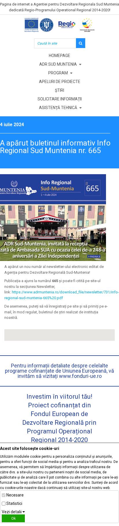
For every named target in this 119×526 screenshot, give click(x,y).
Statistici (14, 503)
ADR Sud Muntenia (58, 64)
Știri (59, 90)
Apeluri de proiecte (59, 81)
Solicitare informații (60, 99)
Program (58, 73)
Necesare (15, 495)
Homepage (59, 55)
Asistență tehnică (58, 107)
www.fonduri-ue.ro (80, 376)
